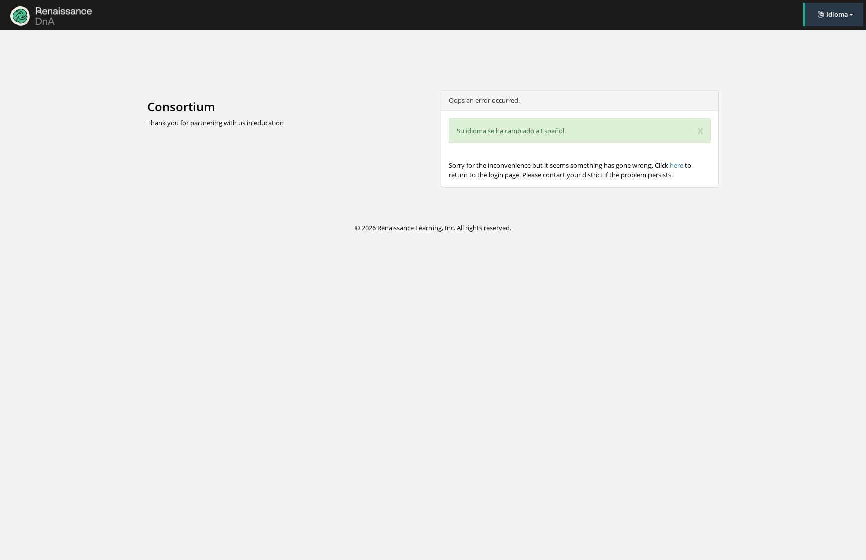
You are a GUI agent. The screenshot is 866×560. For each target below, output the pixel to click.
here (676, 165)
